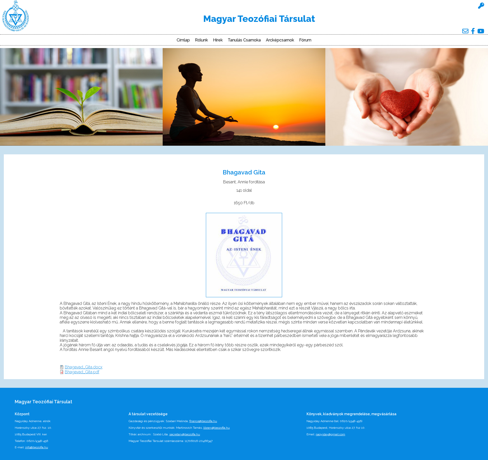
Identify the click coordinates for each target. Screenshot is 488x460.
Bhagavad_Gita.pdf (82, 371)
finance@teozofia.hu (203, 421)
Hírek (218, 40)
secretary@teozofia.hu (184, 434)
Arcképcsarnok (280, 40)
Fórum (305, 40)
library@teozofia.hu (216, 427)
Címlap (183, 40)
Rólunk (201, 40)
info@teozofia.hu (36, 447)
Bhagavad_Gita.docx (83, 367)
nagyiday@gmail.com (330, 434)
